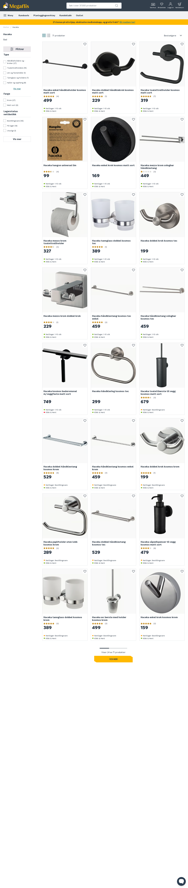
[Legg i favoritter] (85, 44)
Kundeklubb (65, 15)
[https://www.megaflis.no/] (16, 5)
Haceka (7, 34)
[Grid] (44, 35)
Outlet (79, 15)
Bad (5, 39)
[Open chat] (181, 881)
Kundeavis (24, 15)
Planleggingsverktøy (44, 15)
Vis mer (17, 88)
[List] (48, 35)
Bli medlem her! (127, 22)
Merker (6, 27)
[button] (116, 5)
